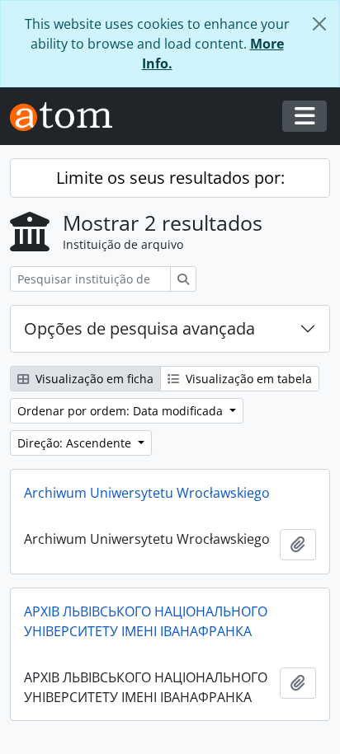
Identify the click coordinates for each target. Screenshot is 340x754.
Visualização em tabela (247, 378)
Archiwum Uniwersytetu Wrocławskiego (147, 493)
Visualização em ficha (92, 378)
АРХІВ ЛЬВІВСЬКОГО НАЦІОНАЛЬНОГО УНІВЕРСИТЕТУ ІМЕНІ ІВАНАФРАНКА (145, 621)
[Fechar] (319, 24)
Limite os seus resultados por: (170, 177)
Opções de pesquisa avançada (139, 328)
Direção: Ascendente (76, 443)
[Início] (67, 117)
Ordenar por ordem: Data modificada (121, 411)
